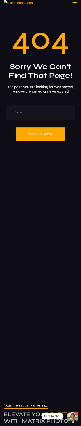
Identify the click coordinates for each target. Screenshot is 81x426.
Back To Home (40, 134)
